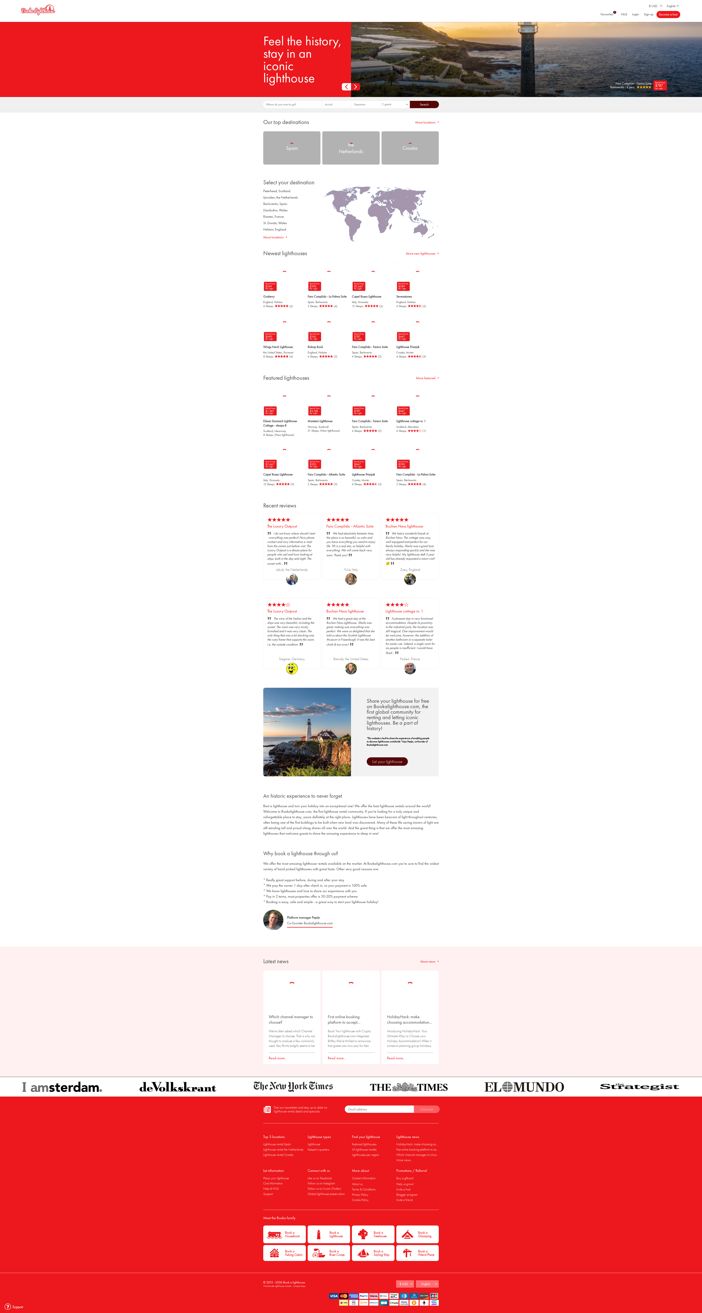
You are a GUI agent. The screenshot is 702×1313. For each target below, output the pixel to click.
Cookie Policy (360, 1200)
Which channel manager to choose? (291, 1019)
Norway (312, 427)
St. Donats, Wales (275, 223)
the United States (272, 352)
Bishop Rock (315, 347)
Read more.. (277, 1058)
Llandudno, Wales (275, 210)
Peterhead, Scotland (276, 191)
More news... (404, 1160)
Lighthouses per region (365, 1155)
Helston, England (274, 229)
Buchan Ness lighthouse (404, 526)
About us (357, 1184)
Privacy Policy (360, 1194)
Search (424, 104)
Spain (311, 302)
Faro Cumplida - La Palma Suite (327, 296)
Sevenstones (404, 296)
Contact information (363, 1178)
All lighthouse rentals (364, 1149)
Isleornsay (280, 431)
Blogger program (407, 1194)
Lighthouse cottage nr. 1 (411, 421)
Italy (354, 302)
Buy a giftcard (404, 1178)
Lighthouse (314, 1144)
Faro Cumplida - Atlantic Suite (326, 474)
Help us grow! (405, 1184)
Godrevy (269, 296)
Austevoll (323, 427)
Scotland (268, 431)
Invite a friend (404, 1200)
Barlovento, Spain (275, 203)
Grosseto (363, 302)
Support (268, 1194)
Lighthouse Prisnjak (408, 347)
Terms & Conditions (363, 1189)
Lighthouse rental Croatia (278, 1155)
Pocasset (288, 352)
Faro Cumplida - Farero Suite (370, 347)
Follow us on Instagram (321, 1183)
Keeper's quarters (318, 1149)
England (268, 302)
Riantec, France (273, 216)
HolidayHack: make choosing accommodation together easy (408, 1019)
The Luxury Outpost (282, 526)
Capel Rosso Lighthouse (366, 296)
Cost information (273, 1183)
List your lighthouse (387, 761)
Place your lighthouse (276, 1178)
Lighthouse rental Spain (277, 1144)
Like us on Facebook (320, 1178)
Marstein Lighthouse (320, 421)
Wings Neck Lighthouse (278, 347)
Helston (278, 302)
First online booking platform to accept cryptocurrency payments (348, 1019)
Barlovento (322, 302)
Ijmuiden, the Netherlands (280, 197)
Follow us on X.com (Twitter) (324, 1188)
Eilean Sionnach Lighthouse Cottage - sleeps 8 (280, 423)
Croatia (400, 352)
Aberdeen (413, 427)
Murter (410, 352)
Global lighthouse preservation (326, 1194)
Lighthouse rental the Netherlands (283, 1149)
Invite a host (403, 1189)
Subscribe (426, 1109)
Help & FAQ (271, 1188)
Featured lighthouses (364, 1144)
